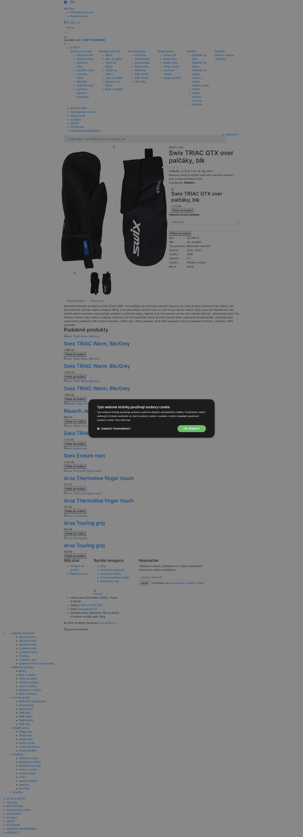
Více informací (123, 419)
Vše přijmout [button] (191, 428)
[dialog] (151, 418)
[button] (114, 428)
